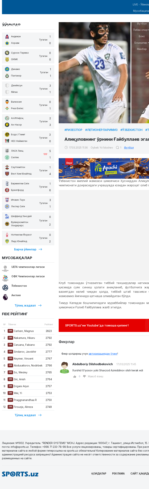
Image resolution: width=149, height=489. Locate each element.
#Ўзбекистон (131, 130)
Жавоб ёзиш (95, 376)
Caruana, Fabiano (22, 344)
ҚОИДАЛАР (98, 473)
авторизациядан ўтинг (103, 353)
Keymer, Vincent (21, 358)
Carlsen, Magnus (21, 330)
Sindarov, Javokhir (22, 351)
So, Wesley (18, 372)
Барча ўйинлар (25, 249)
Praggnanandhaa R (23, 399)
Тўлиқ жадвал (25, 305)
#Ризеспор (73, 130)
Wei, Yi (15, 393)
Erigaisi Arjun (19, 386)
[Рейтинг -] (84, 376)
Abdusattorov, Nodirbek (26, 365)
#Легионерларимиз (101, 130)
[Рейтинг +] (74, 376)
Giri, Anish (17, 379)
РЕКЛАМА (118, 473)
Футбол (129, 147)
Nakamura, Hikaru (22, 337)
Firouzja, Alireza (21, 406)
